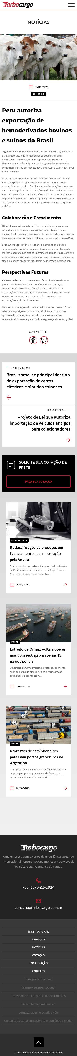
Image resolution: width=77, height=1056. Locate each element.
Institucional (38, 931)
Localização (38, 963)
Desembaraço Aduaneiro (38, 1004)
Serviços (38, 939)
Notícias (38, 947)
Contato (38, 971)
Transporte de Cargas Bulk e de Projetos (38, 996)
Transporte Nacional (38, 979)
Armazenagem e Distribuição (38, 1012)
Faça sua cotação (38, 481)
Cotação (38, 955)
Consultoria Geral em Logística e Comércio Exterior (38, 1020)
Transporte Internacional (38, 987)
